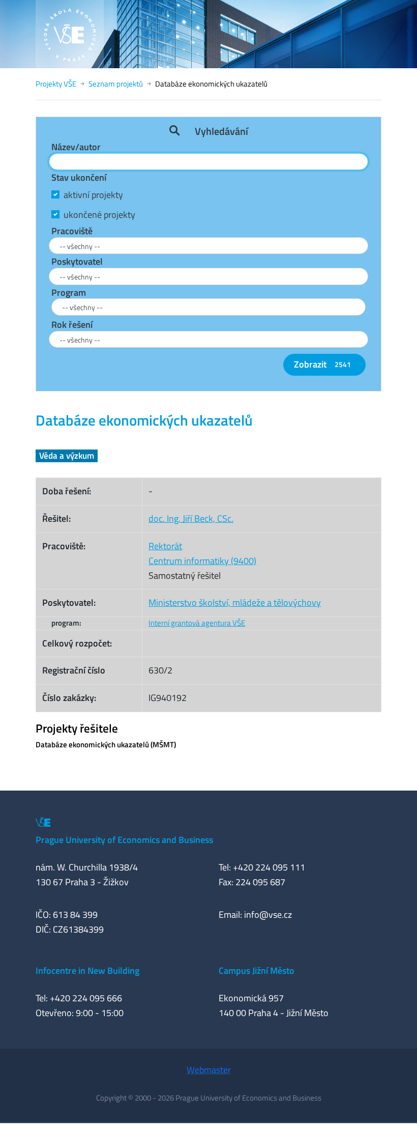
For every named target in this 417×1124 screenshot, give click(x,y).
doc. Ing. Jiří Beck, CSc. (190, 518)
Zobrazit (322, 364)
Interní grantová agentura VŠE (196, 623)
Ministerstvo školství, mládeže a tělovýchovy (234, 602)
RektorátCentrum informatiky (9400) (202, 553)
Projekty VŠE (56, 84)
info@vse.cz (268, 914)
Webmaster (209, 1070)
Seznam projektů (115, 84)
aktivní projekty (93, 195)
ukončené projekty (99, 214)
